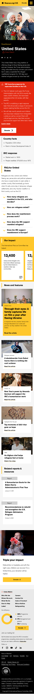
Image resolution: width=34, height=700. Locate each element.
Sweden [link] (22, 656)
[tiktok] (16, 648)
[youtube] (12, 648)
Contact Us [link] (19, 598)
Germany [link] (15, 656)
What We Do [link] (5, 601)
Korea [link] (3, 658)
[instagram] (7, 648)
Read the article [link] (10, 333)
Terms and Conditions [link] (23, 664)
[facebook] (5, 57)
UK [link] (11, 656)
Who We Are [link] (5, 595)
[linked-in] (7, 57)
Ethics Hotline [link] (20, 603)
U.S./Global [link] (4, 656)
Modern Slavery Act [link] (13, 662)
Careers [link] (17, 595)
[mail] (10, 57)
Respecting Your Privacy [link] (8, 664)
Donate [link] (24, 3)
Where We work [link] (6, 598)
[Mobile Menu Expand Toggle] (31, 3)
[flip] (20, 277)
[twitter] (2, 57)
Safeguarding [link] (20, 606)
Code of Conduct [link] (21, 601)
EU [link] (27, 656)
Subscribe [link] (23, 641)
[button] (8, 130)
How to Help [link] (5, 603)
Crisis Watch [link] (8, 592)
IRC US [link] (3, 662)
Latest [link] (3, 606)
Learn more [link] (5, 124)
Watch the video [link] (10, 461)
